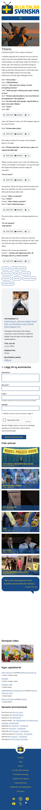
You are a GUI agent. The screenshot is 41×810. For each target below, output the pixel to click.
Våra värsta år (7, 673)
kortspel (17, 278)
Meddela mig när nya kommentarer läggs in (18, 413)
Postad (8, 465)
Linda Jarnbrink (27, 324)
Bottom (7, 550)
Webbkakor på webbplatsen (20, 787)
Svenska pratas (29, 278)
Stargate (5, 679)
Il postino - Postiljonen (20, 726)
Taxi (5, 529)
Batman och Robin (12, 485)
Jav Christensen (15, 324)
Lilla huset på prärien (20, 739)
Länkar (20, 766)
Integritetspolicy (20, 783)
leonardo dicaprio (18, 268)
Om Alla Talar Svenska (20, 770)
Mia (19, 327)
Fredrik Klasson (10, 321)
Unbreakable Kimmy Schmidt (12, 691)
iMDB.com (8, 360)
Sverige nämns (8, 283)
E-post (4, 394)
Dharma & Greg (7, 699)
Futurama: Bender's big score (18, 464)
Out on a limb (18, 712)
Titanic (6, 346)
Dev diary (20, 791)
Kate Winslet (7, 273)
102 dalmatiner (17, 715)
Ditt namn (5, 385)
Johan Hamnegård (24, 321)
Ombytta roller (7, 685)
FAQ (20, 762)
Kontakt (21, 758)
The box (24, 699)
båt (17, 273)
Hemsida (4, 404)
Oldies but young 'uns (28, 673)
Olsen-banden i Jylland (15, 572)
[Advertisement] (20, 616)
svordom (6, 278)
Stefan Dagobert (10, 327)
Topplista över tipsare (20, 779)
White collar (10, 507)
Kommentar (6, 372)
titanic (5, 268)
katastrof (25, 273)
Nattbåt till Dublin (31, 587)
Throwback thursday (20, 774)
